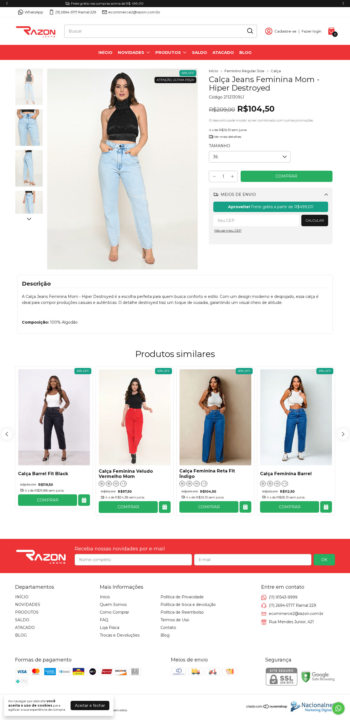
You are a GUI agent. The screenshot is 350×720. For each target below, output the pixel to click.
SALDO (199, 52)
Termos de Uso (175, 619)
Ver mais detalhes (227, 137)
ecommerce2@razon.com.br (134, 12)
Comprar (48, 500)
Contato (168, 627)
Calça (276, 71)
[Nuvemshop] (267, 707)
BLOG (245, 52)
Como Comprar (114, 612)
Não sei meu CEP (227, 230)
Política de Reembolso (182, 612)
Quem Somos (113, 604)
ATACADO (223, 52)
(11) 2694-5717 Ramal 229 (76, 12)
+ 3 (123, 483)
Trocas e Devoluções (119, 635)
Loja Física (109, 627)
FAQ (104, 619)
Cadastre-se (285, 31)
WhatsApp (34, 12)
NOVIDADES (131, 52)
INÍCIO (105, 52)
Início (213, 71)
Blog (165, 635)
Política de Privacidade (182, 596)
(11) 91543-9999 (283, 597)
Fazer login (311, 31)
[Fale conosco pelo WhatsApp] (338, 708)
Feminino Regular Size (244, 71)
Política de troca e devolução (188, 604)
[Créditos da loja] (311, 706)
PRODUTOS (168, 52)
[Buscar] (249, 31)
